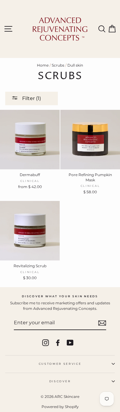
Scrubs (58, 65)
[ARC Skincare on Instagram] (45, 342)
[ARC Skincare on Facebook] (57, 342)
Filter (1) (31, 98)
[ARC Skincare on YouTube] (70, 342)
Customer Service (60, 363)
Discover (60, 381)
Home (43, 65)
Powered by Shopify (60, 406)
